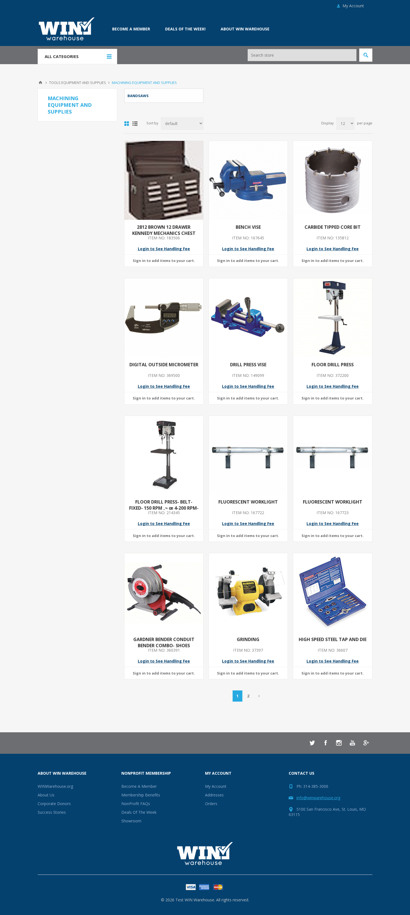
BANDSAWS (138, 95)
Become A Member (139, 786)
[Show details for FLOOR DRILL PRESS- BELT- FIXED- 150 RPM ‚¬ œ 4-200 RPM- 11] (163, 455)
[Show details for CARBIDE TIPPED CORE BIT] (332, 180)
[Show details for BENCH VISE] (248, 180)
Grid (126, 123)
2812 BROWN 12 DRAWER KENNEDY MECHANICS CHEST (164, 230)
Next (259, 696)
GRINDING (248, 639)
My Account (353, 5)
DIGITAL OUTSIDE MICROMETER (163, 365)
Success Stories (52, 812)
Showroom (131, 821)
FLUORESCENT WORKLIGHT (248, 502)
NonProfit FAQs (135, 803)
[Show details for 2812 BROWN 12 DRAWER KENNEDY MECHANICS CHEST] (163, 180)
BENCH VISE (248, 227)
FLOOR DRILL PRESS (333, 365)
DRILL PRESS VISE (248, 365)
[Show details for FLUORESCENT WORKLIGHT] (248, 455)
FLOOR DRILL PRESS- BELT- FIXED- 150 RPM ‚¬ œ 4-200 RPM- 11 (164, 508)
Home (40, 82)
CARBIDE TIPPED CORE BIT (333, 227)
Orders (211, 803)
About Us (46, 795)
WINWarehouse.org (55, 786)
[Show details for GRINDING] (248, 592)
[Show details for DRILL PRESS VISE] (248, 317)
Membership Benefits (140, 795)
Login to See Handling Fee (164, 248)
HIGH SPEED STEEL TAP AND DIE (332, 639)
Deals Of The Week (138, 812)
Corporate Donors (54, 803)
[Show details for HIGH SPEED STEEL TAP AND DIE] (332, 592)
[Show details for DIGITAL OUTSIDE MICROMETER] (163, 317)
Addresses (214, 795)
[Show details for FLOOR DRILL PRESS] (332, 317)
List (135, 123)
